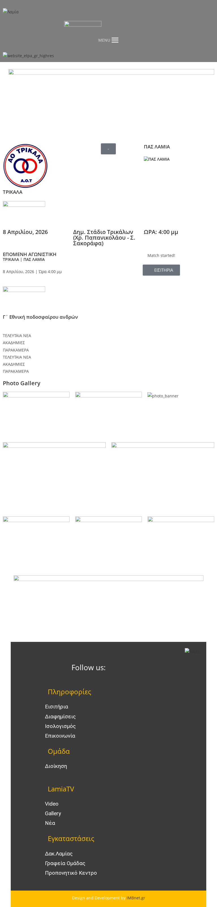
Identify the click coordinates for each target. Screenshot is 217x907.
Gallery (53, 813)
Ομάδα (59, 751)
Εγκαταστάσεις (71, 838)
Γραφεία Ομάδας (65, 863)
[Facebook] (118, 668)
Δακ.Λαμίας (59, 853)
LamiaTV (61, 788)
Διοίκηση (56, 766)
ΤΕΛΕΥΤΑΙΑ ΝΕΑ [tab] (17, 335)
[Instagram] (134, 668)
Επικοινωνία (60, 736)
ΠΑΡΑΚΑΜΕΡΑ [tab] (16, 350)
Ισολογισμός (60, 726)
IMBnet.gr (136, 897)
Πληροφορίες (69, 691)
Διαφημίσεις (60, 716)
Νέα (50, 823)
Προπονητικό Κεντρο (71, 873)
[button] (108, 148)
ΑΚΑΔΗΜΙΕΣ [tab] (14, 342)
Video (51, 803)
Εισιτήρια (56, 706)
